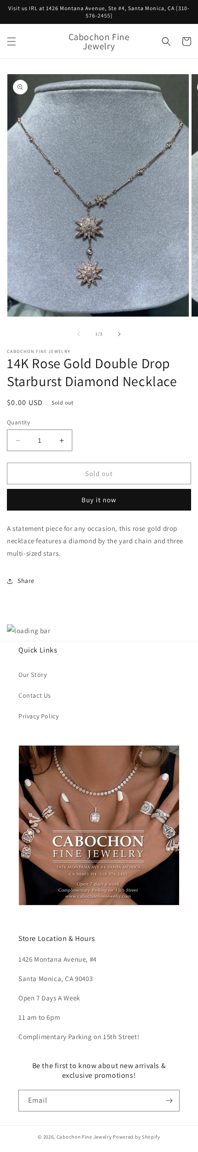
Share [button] (26, 580)
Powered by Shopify (136, 1137)
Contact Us (34, 695)
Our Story (32, 674)
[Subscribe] (169, 1100)
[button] (11, 41)
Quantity (18, 422)
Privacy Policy (38, 716)
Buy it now (99, 499)
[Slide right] (119, 334)
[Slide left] (79, 334)
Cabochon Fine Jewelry (84, 1137)
